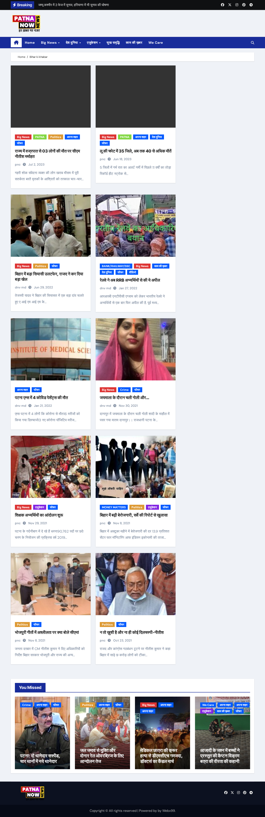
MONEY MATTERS (114, 507)
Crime (124, 390)
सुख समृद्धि (113, 42)
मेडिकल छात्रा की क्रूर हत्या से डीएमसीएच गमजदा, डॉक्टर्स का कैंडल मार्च (161, 756)
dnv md (21, 287)
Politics (55, 137)
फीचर (20, 143)
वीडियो (132, 272)
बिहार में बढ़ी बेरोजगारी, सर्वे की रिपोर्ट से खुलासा (134, 515)
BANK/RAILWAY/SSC (116, 266)
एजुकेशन (93, 42)
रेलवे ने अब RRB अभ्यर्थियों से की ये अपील (130, 280)
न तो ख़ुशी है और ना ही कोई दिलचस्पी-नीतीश (132, 632)
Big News (49, 42)
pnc (18, 164)
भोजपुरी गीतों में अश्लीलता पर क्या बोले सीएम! (47, 632)
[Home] (16, 42)
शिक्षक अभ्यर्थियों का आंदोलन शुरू (39, 515)
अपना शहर (72, 137)
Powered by (148, 811)
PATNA (40, 137)
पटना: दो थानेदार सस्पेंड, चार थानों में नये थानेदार (40, 758)
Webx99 (168, 811)
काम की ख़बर (134, 42)
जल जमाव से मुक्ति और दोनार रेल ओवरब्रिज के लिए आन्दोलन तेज (102, 756)
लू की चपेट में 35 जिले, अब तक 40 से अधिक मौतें (135, 151)
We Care (155, 42)
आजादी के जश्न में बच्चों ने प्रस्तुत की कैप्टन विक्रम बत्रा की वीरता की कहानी (220, 756)
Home (30, 42)
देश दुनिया (72, 42)
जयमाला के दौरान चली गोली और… (124, 397)
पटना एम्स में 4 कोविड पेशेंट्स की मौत (41, 397)
